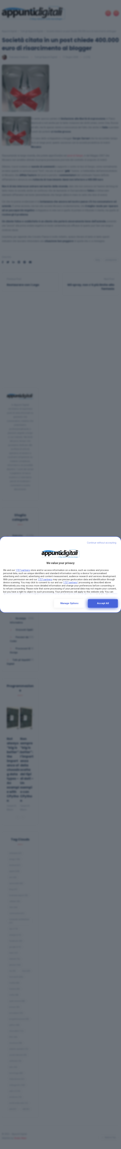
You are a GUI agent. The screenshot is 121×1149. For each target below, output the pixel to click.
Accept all (103, 603)
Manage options (69, 603)
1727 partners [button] (23, 570)
